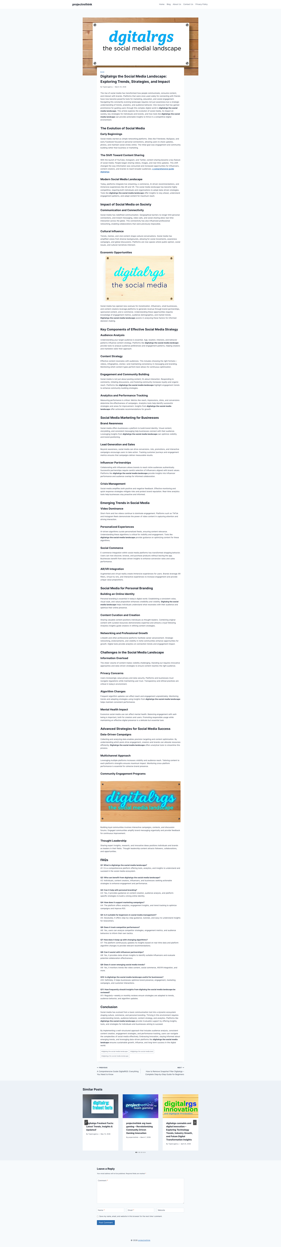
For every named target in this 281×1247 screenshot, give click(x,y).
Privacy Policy (201, 4)
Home (161, 4)
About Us (177, 4)
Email (131, 1210)
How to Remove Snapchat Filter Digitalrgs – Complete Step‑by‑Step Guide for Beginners (164, 1071)
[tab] (136, 1152)
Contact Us (188, 4)
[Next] (195, 1122)
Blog (169, 4)
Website (161, 1210)
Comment (103, 1180)
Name (101, 1210)
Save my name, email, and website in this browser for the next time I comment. (130, 1216)
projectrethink (133, 1137)
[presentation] (100, 1106)
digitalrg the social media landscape (114, 1051)
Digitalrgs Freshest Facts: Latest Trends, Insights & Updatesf (100, 1126)
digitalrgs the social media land (141, 1051)
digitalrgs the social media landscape (114, 1056)
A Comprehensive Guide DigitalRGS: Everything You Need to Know (118, 1071)
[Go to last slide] (86, 1122)
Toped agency (108, 87)
